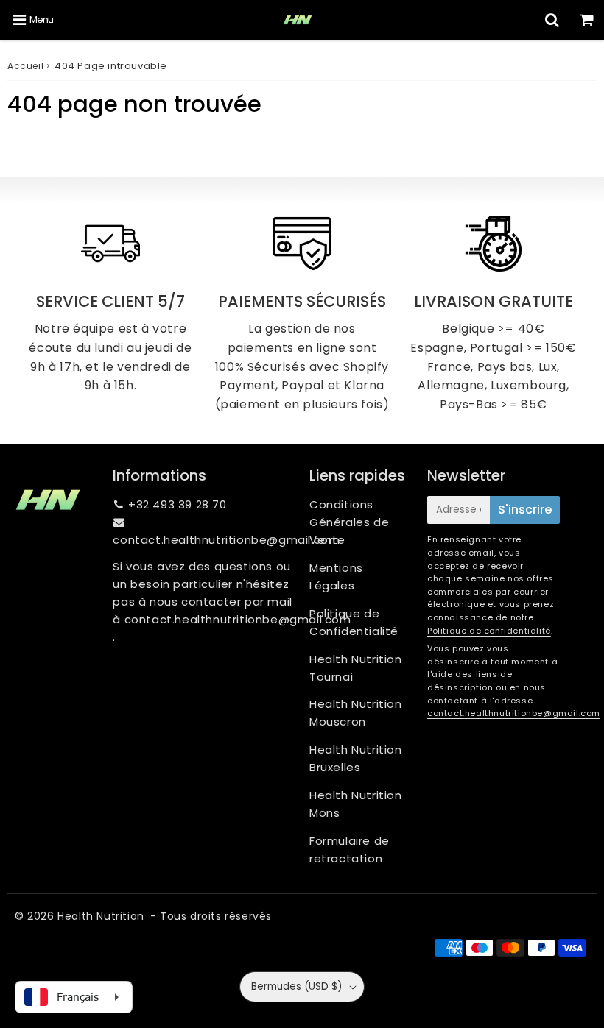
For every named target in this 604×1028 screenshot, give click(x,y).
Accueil (25, 66)
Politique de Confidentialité (353, 622)
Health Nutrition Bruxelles (355, 758)
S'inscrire (525, 509)
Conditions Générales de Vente (349, 522)
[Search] (552, 19)
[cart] (586, 19)
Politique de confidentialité (489, 631)
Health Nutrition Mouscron (355, 712)
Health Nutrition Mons (355, 803)
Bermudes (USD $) (296, 986)
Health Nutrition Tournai (355, 667)
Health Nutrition (100, 916)
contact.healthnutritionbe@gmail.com (226, 539)
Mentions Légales (336, 576)
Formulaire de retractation (349, 849)
